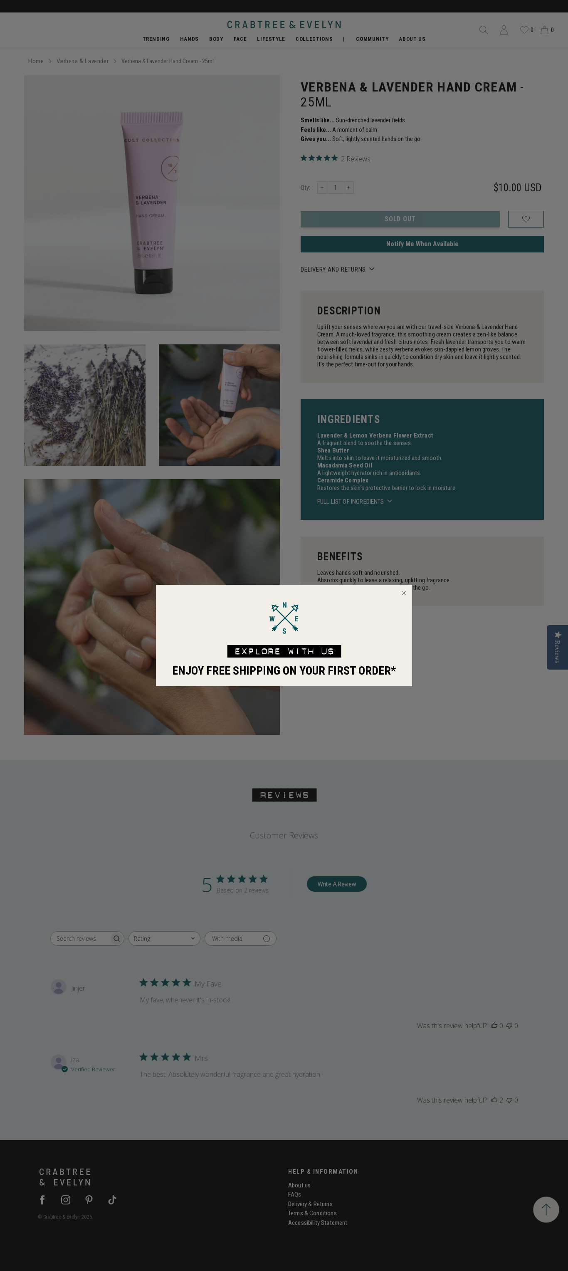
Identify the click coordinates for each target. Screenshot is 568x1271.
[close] (404, 593)
